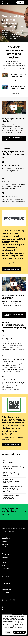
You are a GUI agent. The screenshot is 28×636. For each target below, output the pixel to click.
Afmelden (8, 632)
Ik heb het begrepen (19, 632)
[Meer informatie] (5, 75)
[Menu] (25, 2)
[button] (14, 107)
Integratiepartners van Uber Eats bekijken (13, 138)
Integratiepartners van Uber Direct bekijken (14, 314)
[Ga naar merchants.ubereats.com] (5, 2)
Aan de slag (20, 2)
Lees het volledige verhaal (11, 269)
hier (16, 626)
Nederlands (7, 607)
